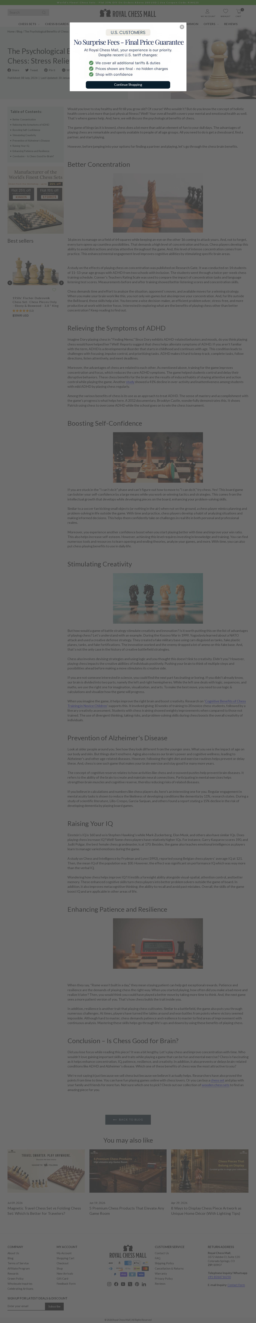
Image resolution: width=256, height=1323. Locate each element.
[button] (182, 27)
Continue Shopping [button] (128, 84)
